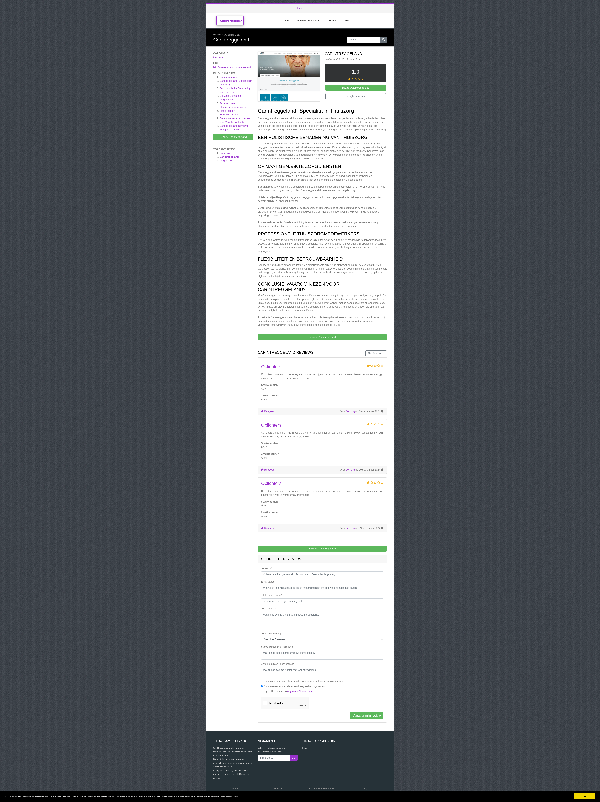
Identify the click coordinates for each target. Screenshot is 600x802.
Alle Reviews (375, 353)
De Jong (350, 411)
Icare (300, 8)
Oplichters (271, 366)
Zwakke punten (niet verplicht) (277, 664)
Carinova (225, 153)
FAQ (365, 788)
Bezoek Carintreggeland (233, 137)
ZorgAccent (226, 160)
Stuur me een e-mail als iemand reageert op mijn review (294, 686)
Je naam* (266, 568)
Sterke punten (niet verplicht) (277, 646)
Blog (346, 20)
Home (287, 20)
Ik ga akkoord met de (289, 691)
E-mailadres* (268, 581)
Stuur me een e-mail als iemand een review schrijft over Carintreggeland (304, 681)
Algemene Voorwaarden (300, 691)
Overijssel (232, 34)
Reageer (269, 411)
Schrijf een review (229, 129)
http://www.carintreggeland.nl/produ (232, 67)
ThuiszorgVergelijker (230, 20)
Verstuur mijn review (367, 715)
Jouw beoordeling (271, 633)
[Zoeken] (383, 40)
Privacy (278, 788)
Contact (235, 788)
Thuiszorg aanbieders (308, 20)
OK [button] (584, 796)
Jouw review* (268, 608)
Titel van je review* (271, 595)
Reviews (333, 20)
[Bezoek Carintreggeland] (289, 77)
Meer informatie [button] (232, 796)
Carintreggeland (229, 77)
